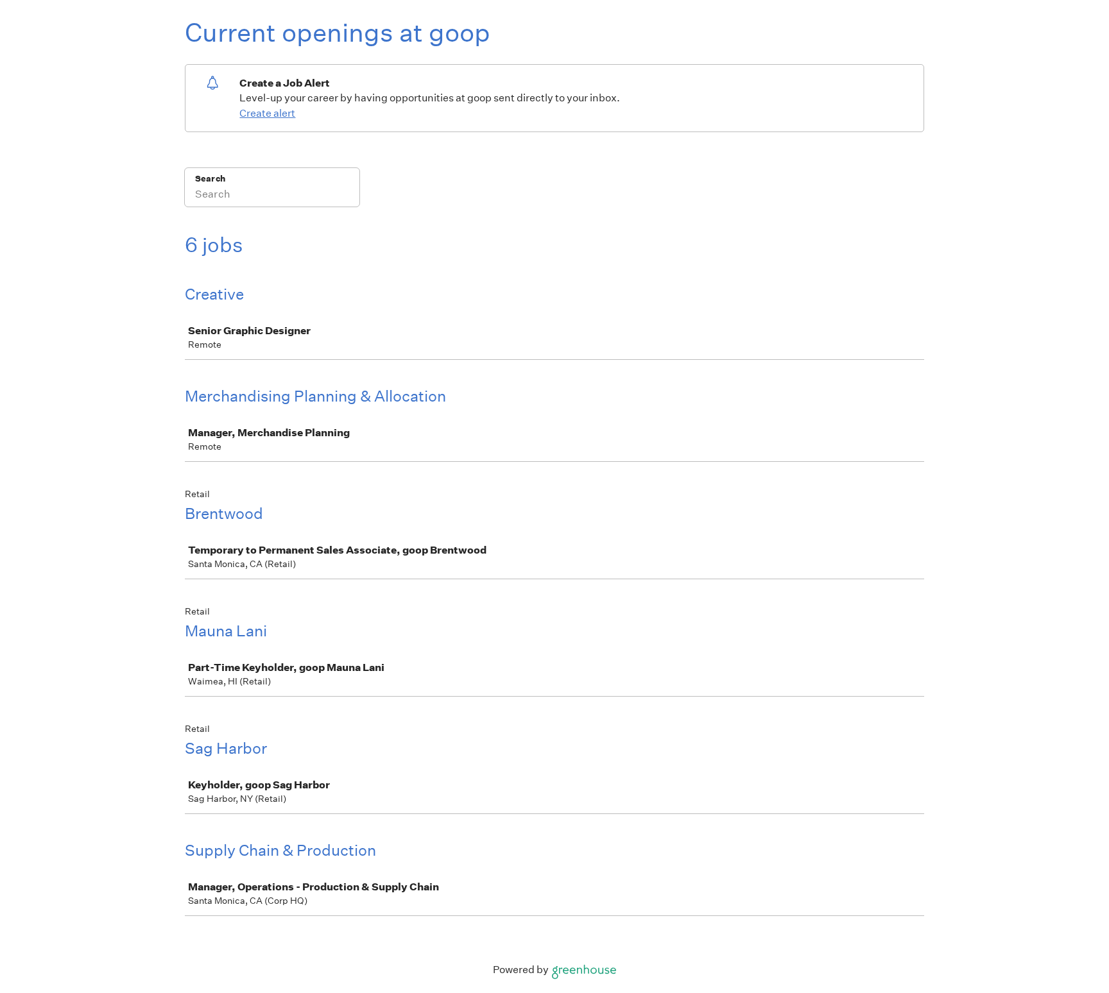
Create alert (267, 113)
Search (210, 178)
